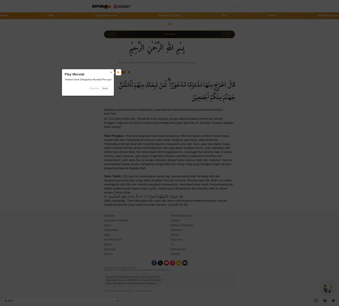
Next (105, 88)
